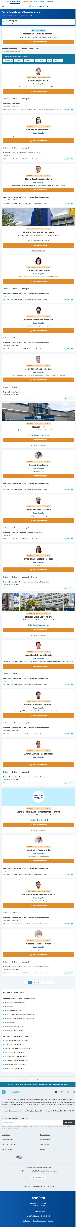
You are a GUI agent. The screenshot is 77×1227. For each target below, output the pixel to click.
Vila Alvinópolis (35, 1079)
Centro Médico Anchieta (12, 392)
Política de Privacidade (9, 1144)
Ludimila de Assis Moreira (38, 130)
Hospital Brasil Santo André (13, 1010)
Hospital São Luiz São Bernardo (38, 34)
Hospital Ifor (6, 155)
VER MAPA (70, 109)
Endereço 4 (34, 577)
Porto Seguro (40, 60)
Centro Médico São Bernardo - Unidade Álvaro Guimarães (26, 197)
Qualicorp (51, 1221)
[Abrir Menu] (3, 6)
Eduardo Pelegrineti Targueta (38, 319)
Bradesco (18, 60)
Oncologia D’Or (45, 1216)
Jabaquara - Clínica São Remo (14, 1031)
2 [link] (34, 983)
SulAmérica (8, 60)
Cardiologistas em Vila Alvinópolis (15, 1052)
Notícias (50, 2)
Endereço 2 (16, 99)
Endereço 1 (6, 99)
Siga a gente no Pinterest (74, 1092)
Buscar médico (15, 2)
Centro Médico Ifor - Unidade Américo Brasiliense (22, 153)
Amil (49, 60)
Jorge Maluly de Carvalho (38, 509)
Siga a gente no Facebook (68, 1092)
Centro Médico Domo (11, 104)
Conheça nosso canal (56, 1092)
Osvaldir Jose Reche (38, 465)
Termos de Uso (44, 1144)
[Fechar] (73, 56)
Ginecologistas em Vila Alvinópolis (16, 1056)
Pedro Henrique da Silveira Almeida (38, 894)
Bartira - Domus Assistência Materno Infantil (19, 1015)
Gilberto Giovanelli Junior (38, 944)
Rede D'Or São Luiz (33, 1216)
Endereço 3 (25, 99)
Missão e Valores (45, 1135)
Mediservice (28, 60)
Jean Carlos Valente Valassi (38, 369)
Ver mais (57, 60)
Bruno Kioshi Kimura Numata (38, 655)
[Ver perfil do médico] (38, 71)
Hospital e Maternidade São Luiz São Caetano (19, 1019)
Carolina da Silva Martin (38, 270)
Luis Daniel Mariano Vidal (38, 850)
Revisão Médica (45, 1140)
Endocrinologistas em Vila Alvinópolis (16, 1040)
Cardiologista (25, 1079)
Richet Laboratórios (39, 1221)
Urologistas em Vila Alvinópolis (14, 1068)
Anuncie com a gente (8, 1149)
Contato (42, 1149)
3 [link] (38, 983)
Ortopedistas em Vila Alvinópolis (15, 1064)
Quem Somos (6, 1135)
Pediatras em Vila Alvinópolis (14, 1044)
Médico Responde (39, 2)
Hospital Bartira (10, 1023)
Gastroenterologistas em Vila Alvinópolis (18, 1048)
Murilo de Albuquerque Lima (38, 179)
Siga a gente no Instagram (62, 1092)
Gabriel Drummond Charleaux (38, 704)
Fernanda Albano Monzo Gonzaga (39, 559)
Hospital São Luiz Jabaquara (14, 1027)
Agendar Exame (27, 2)
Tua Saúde (5, 2)
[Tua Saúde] (11, 1092)
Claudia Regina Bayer (38, 80)
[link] (51, 982)
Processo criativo (7, 1140)
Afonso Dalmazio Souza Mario (38, 754)
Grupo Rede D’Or (48, 1187)
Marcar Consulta (14, 1079)
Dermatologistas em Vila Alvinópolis (16, 1060)
